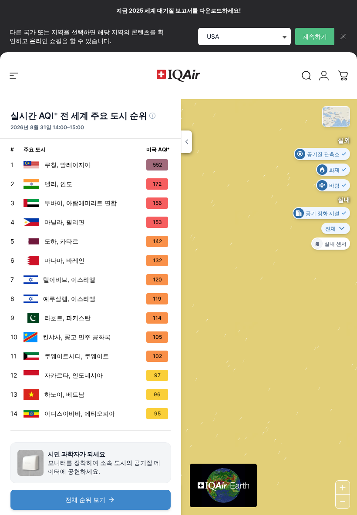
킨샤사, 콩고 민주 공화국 (77, 337)
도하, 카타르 (61, 241)
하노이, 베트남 (64, 394)
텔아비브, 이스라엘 (69, 279)
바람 (334, 185)
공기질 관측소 (323, 153)
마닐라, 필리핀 (64, 222)
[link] (306, 75)
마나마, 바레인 (64, 260)
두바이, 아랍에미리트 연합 (80, 203)
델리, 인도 (58, 183)
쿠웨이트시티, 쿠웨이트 (76, 356)
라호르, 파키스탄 (67, 317)
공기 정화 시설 (323, 213)
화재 (334, 169)
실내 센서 (335, 243)
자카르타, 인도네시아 (73, 375)
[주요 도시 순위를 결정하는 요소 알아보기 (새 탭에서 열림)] (152, 115)
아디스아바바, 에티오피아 (79, 413)
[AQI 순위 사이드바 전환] (186, 141)
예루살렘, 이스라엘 (69, 298)
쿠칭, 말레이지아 (67, 164)
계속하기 (315, 36)
